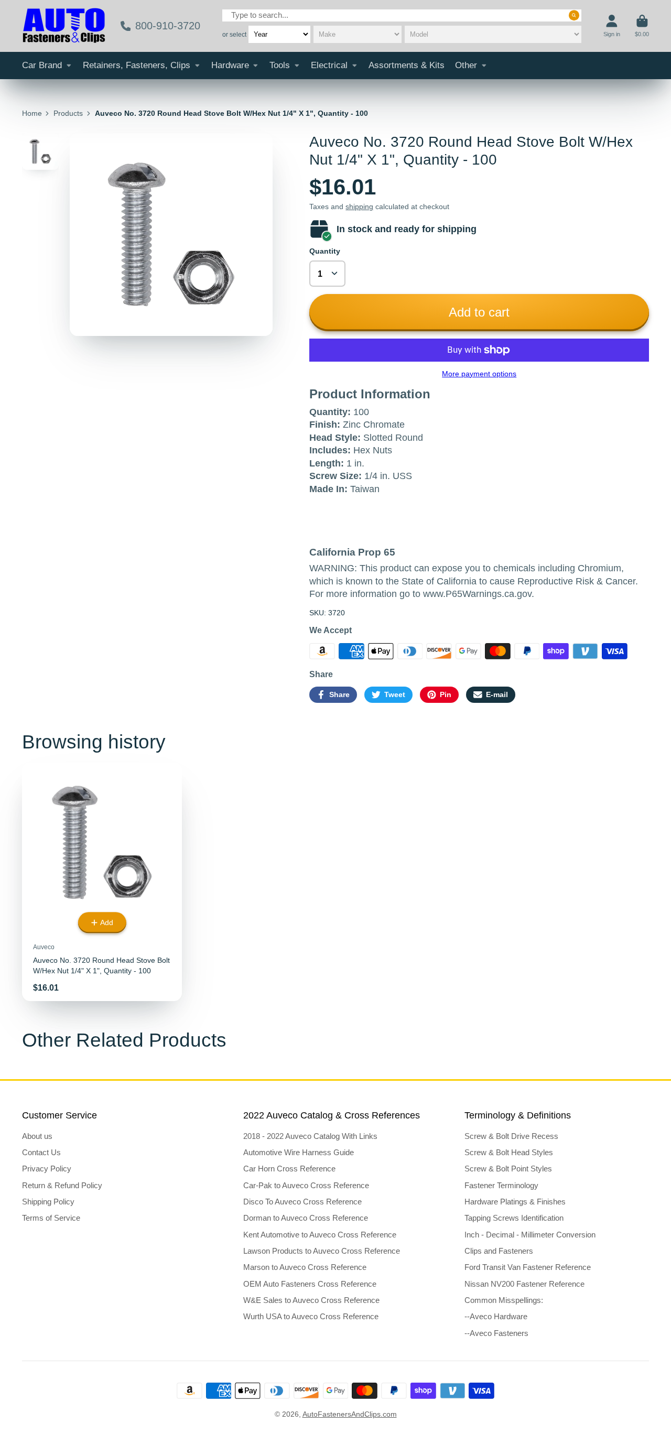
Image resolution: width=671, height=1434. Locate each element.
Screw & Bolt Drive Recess (511, 1136)
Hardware (230, 65)
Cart (642, 26)
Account (611, 26)
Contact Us (41, 1152)
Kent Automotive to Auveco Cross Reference (319, 1234)
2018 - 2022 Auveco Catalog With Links (310, 1136)
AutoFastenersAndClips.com (349, 1414)
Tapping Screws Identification (514, 1217)
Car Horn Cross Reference (289, 1168)
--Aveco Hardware (495, 1316)
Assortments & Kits (407, 65)
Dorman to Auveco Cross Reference (305, 1217)
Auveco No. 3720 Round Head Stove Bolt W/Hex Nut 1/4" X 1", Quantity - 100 (102, 882)
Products (68, 113)
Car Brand (42, 65)
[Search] (574, 15)
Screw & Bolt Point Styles (508, 1168)
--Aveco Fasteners (496, 1333)
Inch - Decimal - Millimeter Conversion (530, 1234)
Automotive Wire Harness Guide (298, 1152)
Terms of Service (51, 1217)
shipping (359, 206)
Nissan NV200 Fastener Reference (524, 1283)
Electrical (329, 65)
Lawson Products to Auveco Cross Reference (321, 1250)
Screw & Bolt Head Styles (508, 1152)
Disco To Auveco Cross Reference (302, 1201)
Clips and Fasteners (498, 1250)
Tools (279, 65)
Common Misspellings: (503, 1300)
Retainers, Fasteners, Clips (136, 65)
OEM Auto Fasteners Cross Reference (309, 1283)
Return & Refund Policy (62, 1185)
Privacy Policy (46, 1168)
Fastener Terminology (501, 1185)
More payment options (479, 374)
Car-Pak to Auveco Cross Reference (306, 1185)
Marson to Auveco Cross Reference (304, 1267)
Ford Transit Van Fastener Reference (527, 1267)
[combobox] (401, 15)
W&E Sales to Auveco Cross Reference (311, 1300)
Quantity (324, 251)
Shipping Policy (48, 1201)
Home (32, 113)
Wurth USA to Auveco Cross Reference (310, 1316)
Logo (64, 26)
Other (466, 65)
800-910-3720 (167, 25)
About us (37, 1136)
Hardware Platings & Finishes (515, 1201)
